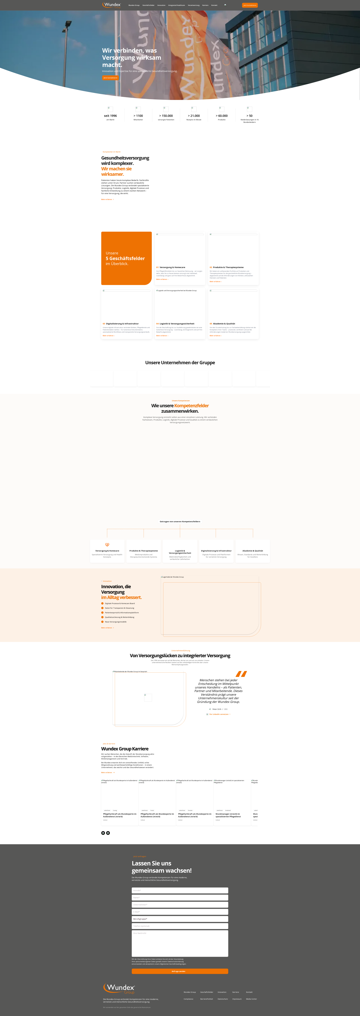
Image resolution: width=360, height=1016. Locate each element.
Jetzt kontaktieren (250, 5)
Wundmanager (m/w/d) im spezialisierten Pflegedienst (228, 815)
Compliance (188, 999)
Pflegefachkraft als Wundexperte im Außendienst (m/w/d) (119, 815)
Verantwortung (193, 5)
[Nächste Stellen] (108, 833)
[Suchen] (226, 5)
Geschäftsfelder (148, 5)
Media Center (251, 999)
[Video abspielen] (148, 698)
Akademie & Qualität (253, 550)
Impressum (237, 999)
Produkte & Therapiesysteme (143, 550)
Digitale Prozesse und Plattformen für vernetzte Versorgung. (216, 555)
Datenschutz (223, 999)
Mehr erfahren (106, 199)
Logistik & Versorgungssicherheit (180, 551)
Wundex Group (134, 5)
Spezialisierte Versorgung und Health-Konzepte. (107, 555)
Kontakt (214, 5)
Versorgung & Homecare (107, 550)
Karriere (205, 5)
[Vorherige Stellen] (103, 833)
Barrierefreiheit (206, 999)
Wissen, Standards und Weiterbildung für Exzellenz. (252, 555)
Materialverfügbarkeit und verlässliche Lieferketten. (180, 558)
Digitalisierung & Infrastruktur (216, 550)
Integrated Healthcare (176, 5)
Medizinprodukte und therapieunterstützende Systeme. (143, 555)
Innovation (161, 5)
